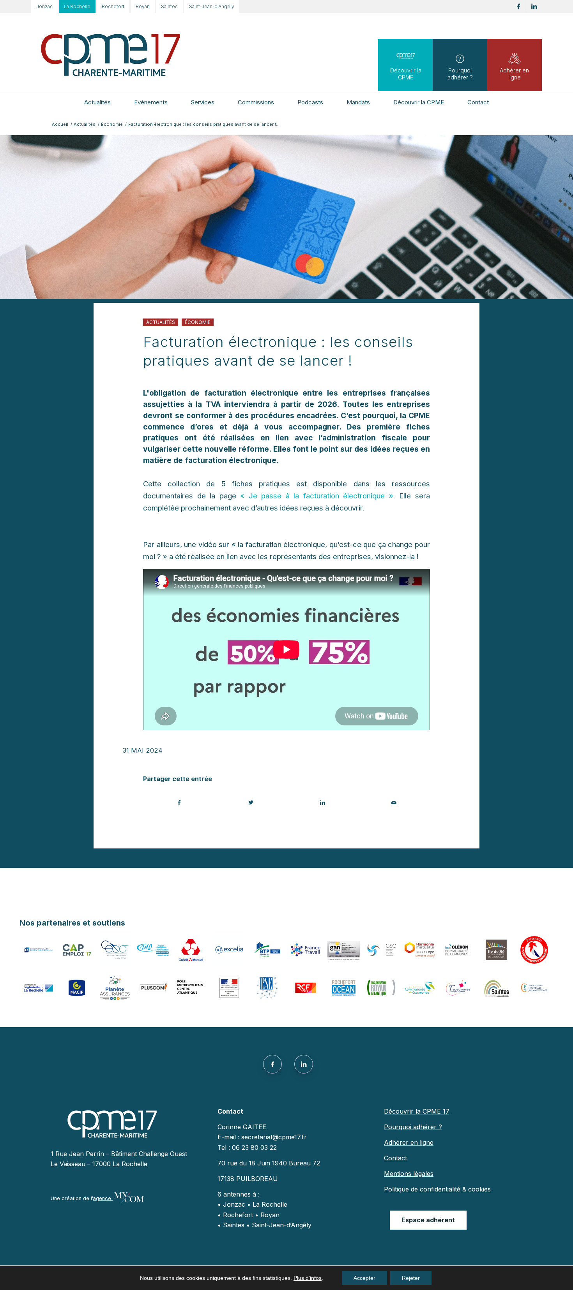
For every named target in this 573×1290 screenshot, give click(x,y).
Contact (395, 1158)
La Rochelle (77, 6)
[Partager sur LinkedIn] (322, 802)
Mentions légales (408, 1173)
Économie (197, 322)
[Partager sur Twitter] (251, 802)
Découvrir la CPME (405, 74)
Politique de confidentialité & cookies (437, 1189)
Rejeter (411, 1278)
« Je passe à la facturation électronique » (316, 495)
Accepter (364, 1278)
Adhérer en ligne (514, 74)
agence (103, 1198)
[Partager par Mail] (394, 802)
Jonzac (44, 6)
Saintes (169, 6)
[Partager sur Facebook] (179, 802)
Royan (143, 6)
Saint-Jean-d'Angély (211, 6)
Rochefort (113, 6)
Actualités (160, 322)
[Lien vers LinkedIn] (534, 6)
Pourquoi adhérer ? (460, 74)
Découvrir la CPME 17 (416, 1111)
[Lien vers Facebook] (518, 6)
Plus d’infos (308, 1278)
